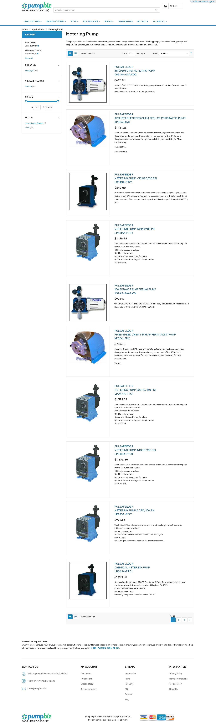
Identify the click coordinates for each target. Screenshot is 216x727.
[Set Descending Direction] (191, 53)
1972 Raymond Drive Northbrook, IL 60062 (47, 673)
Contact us (86, 673)
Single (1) (31, 70)
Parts (127, 679)
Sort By (155, 53)
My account (86, 679)
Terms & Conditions (178, 679)
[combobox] (106, 10)
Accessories (130, 673)
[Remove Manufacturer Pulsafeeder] (37, 54)
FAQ (127, 689)
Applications (38, 29)
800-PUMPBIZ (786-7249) (35, 10)
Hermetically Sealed (35, 123)
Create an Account (199, 1)
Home (25, 29)
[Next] (190, 620)
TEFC (29, 127)
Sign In (212, 1)
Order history (87, 684)
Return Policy (175, 684)
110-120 (30, 86)
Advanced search (89, 689)
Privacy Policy (175, 673)
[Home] (36, 5)
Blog (127, 699)
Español (128, 694)
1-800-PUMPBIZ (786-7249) (105, 648)
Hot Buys (129, 684)
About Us (173, 689)
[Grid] (75, 53)
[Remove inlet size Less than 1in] (38, 46)
